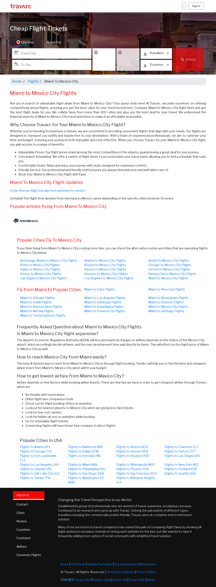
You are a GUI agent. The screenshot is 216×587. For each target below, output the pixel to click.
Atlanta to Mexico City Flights (105, 260)
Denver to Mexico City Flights (105, 269)
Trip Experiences (126, 564)
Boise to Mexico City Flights (40, 265)
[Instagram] (70, 580)
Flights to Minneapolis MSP (135, 464)
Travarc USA (82, 580)
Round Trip (54, 42)
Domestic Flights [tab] (28, 555)
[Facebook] (61, 580)
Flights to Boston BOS (132, 447)
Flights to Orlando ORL (36, 469)
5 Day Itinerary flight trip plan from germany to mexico (47, 190)
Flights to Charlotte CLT (181, 447)
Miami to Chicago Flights (37, 298)
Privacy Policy (145, 572)
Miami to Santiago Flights (166, 311)
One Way (27, 42)
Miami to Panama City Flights (104, 311)
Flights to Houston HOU (133, 455)
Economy (156, 64)
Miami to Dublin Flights (36, 302)
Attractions (148, 564)
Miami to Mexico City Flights (168, 278)
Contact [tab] (22, 504)
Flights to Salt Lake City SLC (40, 473)
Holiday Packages (99, 564)
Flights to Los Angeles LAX (39, 464)
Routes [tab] (21, 521)
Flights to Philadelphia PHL (87, 469)
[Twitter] (65, 580)
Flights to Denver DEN (132, 451)
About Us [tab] (22, 495)
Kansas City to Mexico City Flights (172, 273)
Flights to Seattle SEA (180, 473)
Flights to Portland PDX (180, 469)
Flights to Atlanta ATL (35, 447)
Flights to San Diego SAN (86, 473)
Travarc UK (119, 580)
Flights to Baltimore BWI (85, 447)
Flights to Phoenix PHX (132, 469)
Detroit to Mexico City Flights (169, 269)
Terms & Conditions (120, 572)
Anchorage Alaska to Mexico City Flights (48, 260)
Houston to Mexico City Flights (106, 273)
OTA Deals (77, 564)
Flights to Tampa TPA (35, 478)
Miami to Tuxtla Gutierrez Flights (43, 315)
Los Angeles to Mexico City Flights (109, 278)
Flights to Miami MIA (82, 464)
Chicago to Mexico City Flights (169, 265)
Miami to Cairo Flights (99, 289)
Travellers (156, 53)
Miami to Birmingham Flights (168, 298)
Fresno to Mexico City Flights (40, 273)
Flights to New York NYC (181, 464)
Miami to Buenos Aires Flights (41, 306)
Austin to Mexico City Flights (168, 260)
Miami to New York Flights (166, 289)
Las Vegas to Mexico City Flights (43, 278)
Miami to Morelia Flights (37, 311)
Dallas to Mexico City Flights (40, 269)
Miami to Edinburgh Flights (102, 302)
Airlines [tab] (21, 546)
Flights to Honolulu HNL (84, 455)
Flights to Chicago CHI (35, 451)
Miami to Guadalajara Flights (104, 306)
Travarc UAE (136, 580)
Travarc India (101, 580)
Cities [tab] (20, 513)
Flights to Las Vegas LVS (182, 455)
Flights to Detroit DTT (179, 451)
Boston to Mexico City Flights (105, 265)
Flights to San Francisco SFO (136, 473)
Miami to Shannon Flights (166, 302)
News (64, 564)
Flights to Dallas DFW (83, 451)
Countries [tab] (23, 529)
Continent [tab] (23, 538)
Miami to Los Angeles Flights (104, 298)
